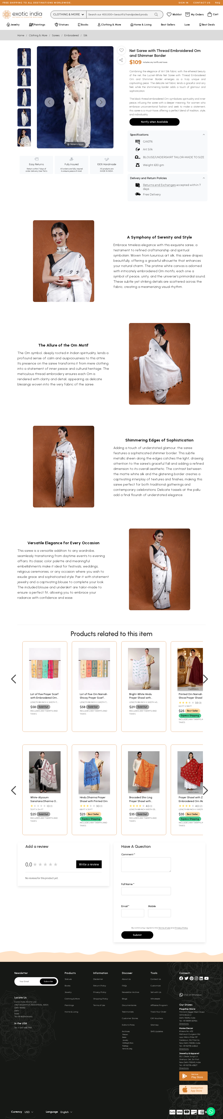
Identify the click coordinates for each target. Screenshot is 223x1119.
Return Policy (99, 985)
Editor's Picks (128, 1025)
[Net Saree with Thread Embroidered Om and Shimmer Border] (24, 57)
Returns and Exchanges (159, 185)
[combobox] (119, 14)
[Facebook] (181, 979)
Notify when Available (154, 121)
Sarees (56, 35)
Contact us (201, 2)
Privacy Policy (181, 928)
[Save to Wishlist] (121, 52)
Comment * (128, 854)
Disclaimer (98, 979)
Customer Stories (130, 1018)
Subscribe (48, 981)
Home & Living (71, 1012)
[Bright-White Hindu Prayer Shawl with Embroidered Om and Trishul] (143, 689)
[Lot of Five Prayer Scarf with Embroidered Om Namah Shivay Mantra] (45, 689)
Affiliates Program (159, 1005)
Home (20, 35)
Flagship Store (187, 1009)
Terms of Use (164, 928)
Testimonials (128, 1012)
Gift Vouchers (157, 1018)
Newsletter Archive (130, 992)
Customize (156, 985)
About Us (126, 979)
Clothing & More (38, 35)
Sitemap (155, 1025)
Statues (68, 979)
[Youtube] (206, 979)
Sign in (184, 2)
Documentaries (129, 1005)
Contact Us (156, 979)
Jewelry (68, 992)
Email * (125, 906)
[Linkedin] (201, 979)
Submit (137, 935)
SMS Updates (157, 1031)
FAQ (217, 2)
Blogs (124, 998)
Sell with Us (156, 992)
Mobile (152, 906)
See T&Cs (43, 171)
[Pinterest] (191, 979)
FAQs (124, 985)
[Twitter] (186, 979)
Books (67, 985)
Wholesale (155, 998)
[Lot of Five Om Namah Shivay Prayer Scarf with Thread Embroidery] (94, 689)
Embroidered (71, 35)
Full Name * (127, 884)
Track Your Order (158, 1012)
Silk (85, 35)
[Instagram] (196, 979)
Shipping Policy (100, 998)
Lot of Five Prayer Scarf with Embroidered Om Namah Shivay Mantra (44, 698)
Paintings (69, 1005)
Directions (184, 1023)
